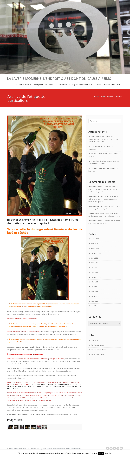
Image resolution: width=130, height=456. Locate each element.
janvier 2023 (95, 239)
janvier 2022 (95, 248)
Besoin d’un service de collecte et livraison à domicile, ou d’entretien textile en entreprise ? (42, 221)
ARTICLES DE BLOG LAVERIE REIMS (108, 85)
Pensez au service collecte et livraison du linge (24, 331)
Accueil (96, 96)
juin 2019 (94, 287)
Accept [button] (101, 453)
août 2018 (94, 306)
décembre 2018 (96, 296)
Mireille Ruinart (94, 187)
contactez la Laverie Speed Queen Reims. (22, 319)
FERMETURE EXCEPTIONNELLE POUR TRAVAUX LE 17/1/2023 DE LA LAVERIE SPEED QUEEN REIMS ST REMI (103, 139)
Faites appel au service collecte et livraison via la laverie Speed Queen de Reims (35, 359)
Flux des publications (97, 345)
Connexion (94, 340)
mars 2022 (94, 244)
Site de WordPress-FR (98, 355)
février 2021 (95, 258)
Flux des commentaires (98, 350)
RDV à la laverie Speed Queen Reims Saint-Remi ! (75, 85)
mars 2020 (94, 272)
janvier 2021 (95, 263)
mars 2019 (94, 291)
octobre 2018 (95, 301)
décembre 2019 (96, 277)
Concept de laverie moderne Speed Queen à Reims (35, 85)
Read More (108, 453)
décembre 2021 (96, 253)
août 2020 (94, 268)
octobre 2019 (95, 282)
